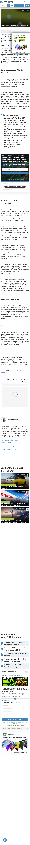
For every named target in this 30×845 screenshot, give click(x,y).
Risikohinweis (25, 192)
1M (10, 379)
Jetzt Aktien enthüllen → (15, 172)
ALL (25, 379)
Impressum (20, 192)
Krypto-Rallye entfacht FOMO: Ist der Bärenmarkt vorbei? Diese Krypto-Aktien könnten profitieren (14, 159)
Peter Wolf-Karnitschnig (19, 508)
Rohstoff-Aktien (6, 31)
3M (13, 379)
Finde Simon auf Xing (7, 446)
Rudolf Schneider (20, 474)
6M (16, 379)
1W (8, 379)
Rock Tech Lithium (6, 34)
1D (5, 379)
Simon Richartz (25, 10)
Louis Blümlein (21, 491)
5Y (21, 379)
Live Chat (11, 362)
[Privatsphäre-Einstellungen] (5, 840)
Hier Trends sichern (21, 52)
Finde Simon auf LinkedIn (8, 449)
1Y (19, 379)
